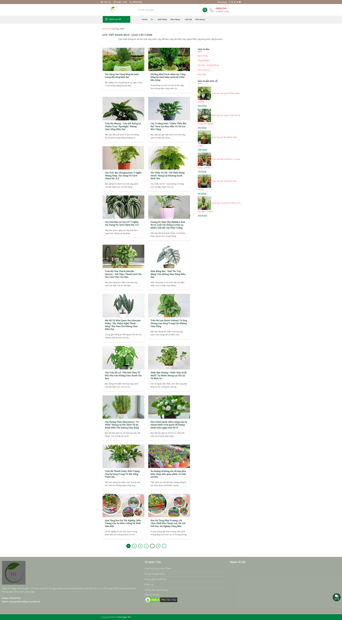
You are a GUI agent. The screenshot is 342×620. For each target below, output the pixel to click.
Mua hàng (175, 19)
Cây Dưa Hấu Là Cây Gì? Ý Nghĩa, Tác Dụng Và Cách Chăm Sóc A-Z (122, 223)
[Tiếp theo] (164, 546)
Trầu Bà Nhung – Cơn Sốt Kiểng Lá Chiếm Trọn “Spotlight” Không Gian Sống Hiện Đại (123, 126)
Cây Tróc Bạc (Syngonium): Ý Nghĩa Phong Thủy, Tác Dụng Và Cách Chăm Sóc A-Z (123, 175)
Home (144, 19)
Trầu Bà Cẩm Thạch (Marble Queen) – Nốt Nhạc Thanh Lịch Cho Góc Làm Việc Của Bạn (123, 274)
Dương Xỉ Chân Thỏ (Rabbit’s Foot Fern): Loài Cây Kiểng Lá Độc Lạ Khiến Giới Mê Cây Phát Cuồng (168, 225)
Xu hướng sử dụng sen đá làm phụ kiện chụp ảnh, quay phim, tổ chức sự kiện (168, 474)
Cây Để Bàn (203, 60)
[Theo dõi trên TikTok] (235, 2)
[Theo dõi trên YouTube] (240, 2)
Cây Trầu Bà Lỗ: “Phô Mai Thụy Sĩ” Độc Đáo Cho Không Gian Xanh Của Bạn (123, 375)
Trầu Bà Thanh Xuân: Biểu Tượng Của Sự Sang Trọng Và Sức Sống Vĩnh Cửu (122, 474)
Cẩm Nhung (203, 69)
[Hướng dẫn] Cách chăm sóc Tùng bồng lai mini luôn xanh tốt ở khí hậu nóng (168, 77)
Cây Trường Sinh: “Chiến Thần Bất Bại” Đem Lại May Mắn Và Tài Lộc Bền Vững (168, 126)
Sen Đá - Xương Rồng (208, 65)
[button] (116, 19)
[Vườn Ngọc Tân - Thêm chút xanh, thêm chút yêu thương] (120, 10)
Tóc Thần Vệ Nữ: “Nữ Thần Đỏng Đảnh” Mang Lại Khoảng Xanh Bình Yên (167, 175)
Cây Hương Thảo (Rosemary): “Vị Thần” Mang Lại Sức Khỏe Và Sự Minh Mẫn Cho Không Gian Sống (122, 425)
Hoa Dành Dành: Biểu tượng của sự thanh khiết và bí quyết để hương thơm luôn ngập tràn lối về (169, 425)
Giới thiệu (162, 19)
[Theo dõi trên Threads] (237, 2)
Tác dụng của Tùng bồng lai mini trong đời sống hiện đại (122, 76)
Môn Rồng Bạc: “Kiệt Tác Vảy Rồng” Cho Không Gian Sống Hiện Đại (168, 274)
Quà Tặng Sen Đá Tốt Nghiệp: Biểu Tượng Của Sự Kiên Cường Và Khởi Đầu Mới (123, 523)
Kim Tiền (202, 74)
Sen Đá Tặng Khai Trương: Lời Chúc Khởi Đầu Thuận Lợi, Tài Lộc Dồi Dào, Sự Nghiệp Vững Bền (168, 523)
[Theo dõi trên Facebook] (229, 2)
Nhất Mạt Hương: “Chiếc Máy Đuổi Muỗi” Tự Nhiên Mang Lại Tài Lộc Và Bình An (168, 375)
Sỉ (152, 19)
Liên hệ (188, 19)
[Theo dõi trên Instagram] (232, 2)
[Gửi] (205, 10)
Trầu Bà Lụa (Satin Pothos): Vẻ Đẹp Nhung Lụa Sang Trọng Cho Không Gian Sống (169, 323)
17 (158, 546)
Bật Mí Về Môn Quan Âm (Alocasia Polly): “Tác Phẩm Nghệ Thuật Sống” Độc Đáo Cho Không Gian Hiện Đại (123, 325)
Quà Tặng (203, 55)
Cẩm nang (199, 19)
